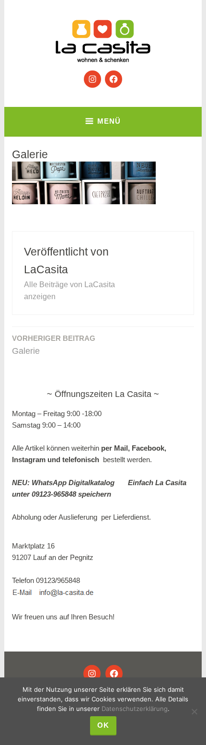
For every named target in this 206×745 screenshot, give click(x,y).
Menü (109, 121)
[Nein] (194, 711)
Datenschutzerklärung (135, 708)
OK (103, 725)
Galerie (53, 345)
